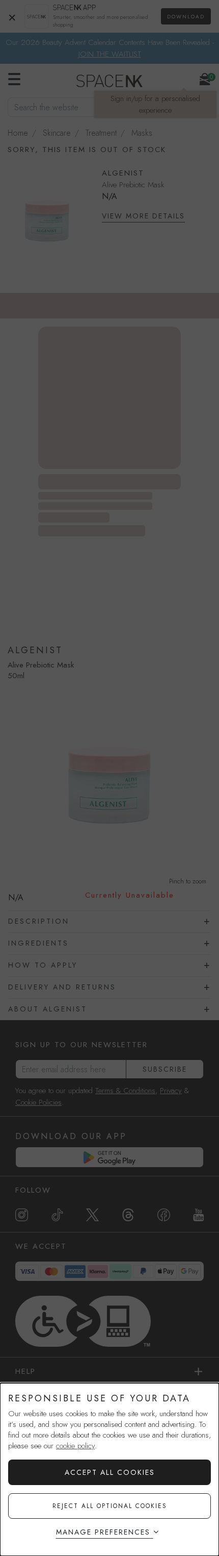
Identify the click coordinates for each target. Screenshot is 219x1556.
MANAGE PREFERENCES (103, 1532)
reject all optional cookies (109, 1506)
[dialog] (109, 1469)
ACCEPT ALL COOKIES (110, 1472)
